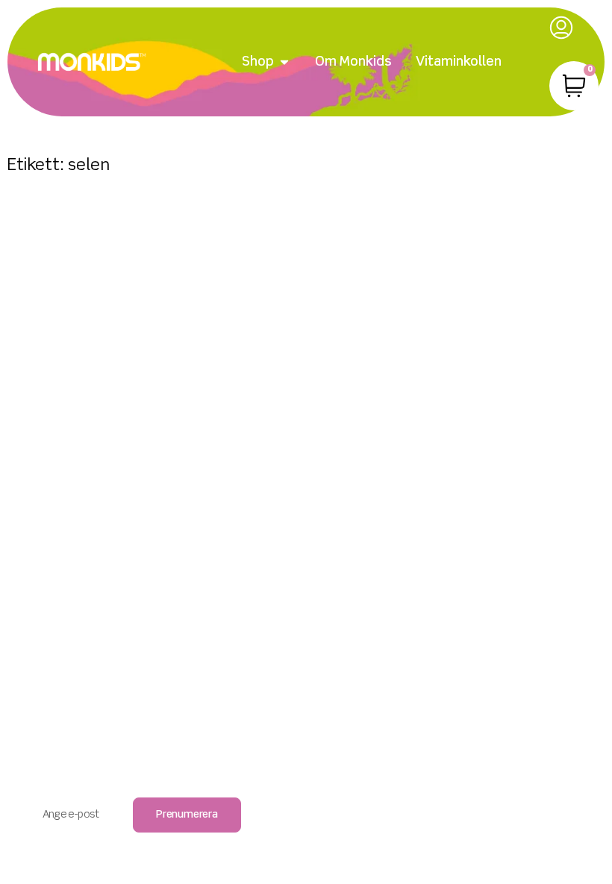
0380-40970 (306, 647)
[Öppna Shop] (284, 62)
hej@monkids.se (306, 664)
